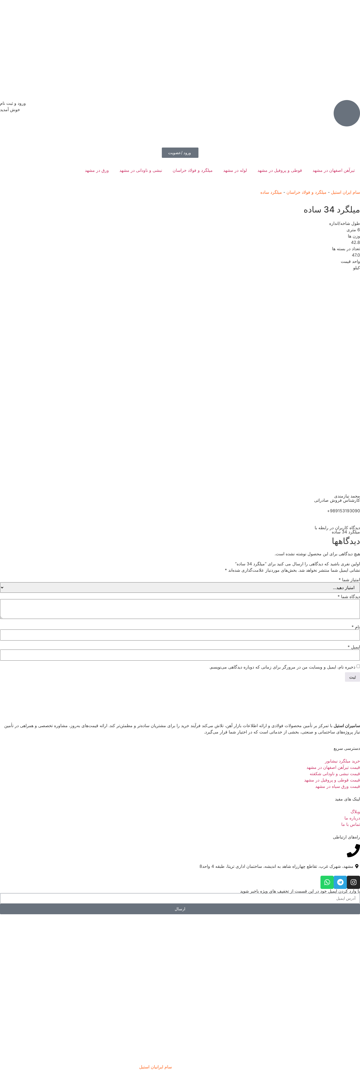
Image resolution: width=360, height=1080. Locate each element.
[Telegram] (340, 882)
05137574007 (13, 847)
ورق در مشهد (97, 170)
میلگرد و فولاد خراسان (193, 170)
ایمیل (354, 647)
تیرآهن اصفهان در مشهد (334, 170)
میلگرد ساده (271, 192)
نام (356, 627)
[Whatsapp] (327, 882)
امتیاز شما (349, 579)
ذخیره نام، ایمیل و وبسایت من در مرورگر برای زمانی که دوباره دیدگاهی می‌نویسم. (282, 667)
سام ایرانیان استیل (155, 1066)
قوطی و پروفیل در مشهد (279, 170)
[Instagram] (353, 882)
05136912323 (13, 853)
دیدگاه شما (349, 596)
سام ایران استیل (345, 192)
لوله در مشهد (235, 170)
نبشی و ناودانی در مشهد (140, 170)
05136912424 (13, 860)
